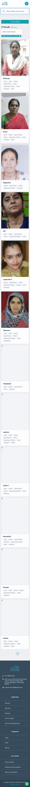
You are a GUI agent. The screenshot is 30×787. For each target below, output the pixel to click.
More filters (16, 22)
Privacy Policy (9, 762)
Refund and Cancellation (13, 767)
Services (7, 708)
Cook (6, 737)
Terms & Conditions (11, 772)
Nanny (7, 748)
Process (7, 703)
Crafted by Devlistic (15, 784)
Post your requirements (12, 723)
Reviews (7, 713)
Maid (6, 743)
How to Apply (9, 718)
